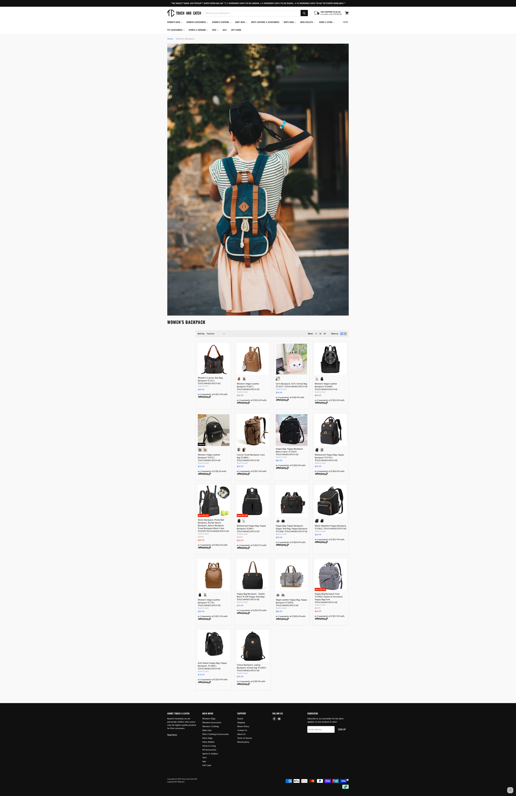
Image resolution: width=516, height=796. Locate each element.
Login (345, 22)
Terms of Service (244, 738)
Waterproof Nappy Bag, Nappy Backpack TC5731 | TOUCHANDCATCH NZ (329, 457)
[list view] (345, 333)
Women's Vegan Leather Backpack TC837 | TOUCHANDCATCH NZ (248, 386)
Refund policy (243, 742)
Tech (214, 29)
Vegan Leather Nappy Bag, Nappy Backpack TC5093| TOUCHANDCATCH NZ (291, 602)
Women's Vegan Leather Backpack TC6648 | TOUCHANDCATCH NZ (326, 386)
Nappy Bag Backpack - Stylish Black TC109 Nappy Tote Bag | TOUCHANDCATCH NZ (251, 596)
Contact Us (242, 730)
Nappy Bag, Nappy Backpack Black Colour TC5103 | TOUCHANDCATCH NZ (289, 451)
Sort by (201, 333)
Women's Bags (174, 22)
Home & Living (326, 22)
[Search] (304, 13)
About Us (241, 734)
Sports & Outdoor (197, 29)
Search (240, 718)
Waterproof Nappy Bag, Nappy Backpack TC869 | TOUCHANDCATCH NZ (251, 528)
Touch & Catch (203, 386)
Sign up (342, 729)
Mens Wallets (307, 22)
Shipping (241, 722)
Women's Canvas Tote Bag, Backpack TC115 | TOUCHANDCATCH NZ (210, 380)
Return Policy (243, 726)
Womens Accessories (197, 22)
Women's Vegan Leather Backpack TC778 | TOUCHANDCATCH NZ (209, 602)
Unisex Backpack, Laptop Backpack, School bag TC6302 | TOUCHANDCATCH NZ (251, 667)
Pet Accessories (175, 29)
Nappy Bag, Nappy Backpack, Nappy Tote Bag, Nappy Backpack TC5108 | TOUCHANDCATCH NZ (291, 528)
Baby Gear (240, 22)
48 (325, 333)
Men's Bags (289, 22)
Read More (172, 734)
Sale (225, 29)
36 (320, 333)
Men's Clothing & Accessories (265, 22)
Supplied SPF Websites (176, 782)
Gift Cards (236, 29)
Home (170, 38)
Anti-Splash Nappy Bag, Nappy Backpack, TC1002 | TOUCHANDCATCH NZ (212, 666)
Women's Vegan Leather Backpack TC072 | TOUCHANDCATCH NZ (209, 457)
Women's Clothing (221, 22)
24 (316, 333)
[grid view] (341, 333)
